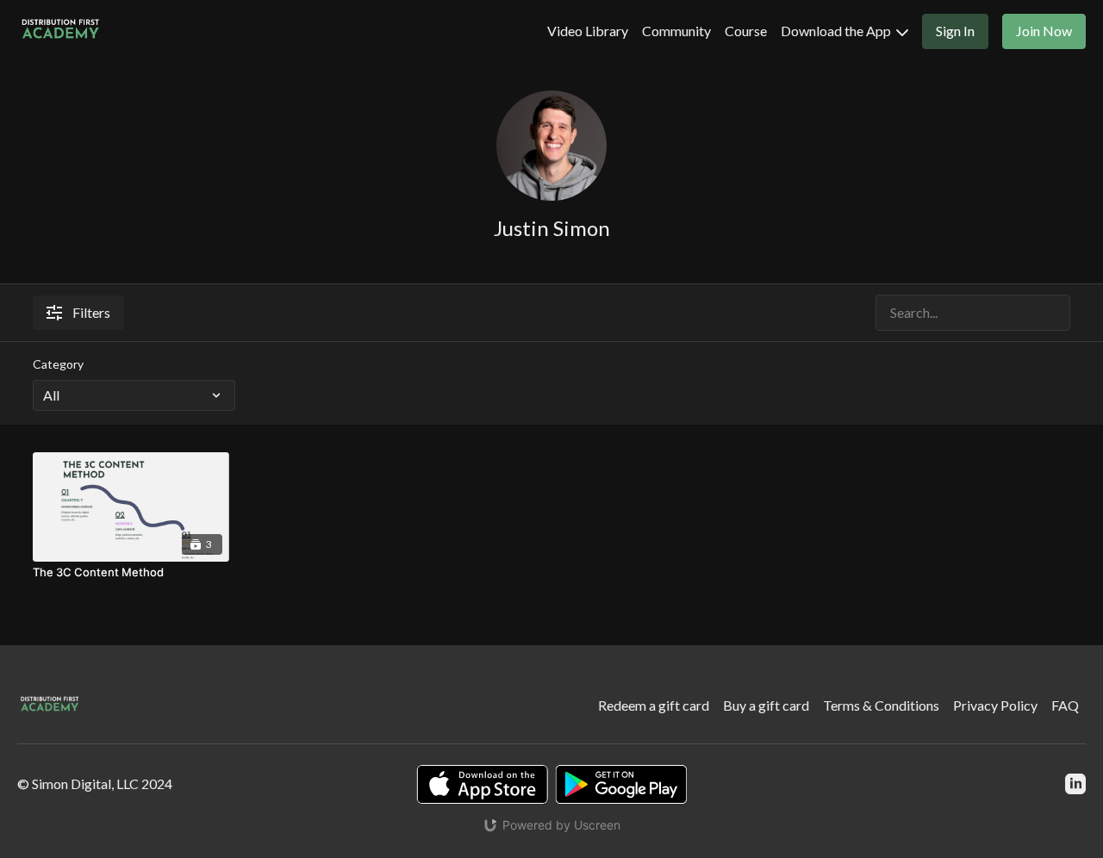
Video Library (587, 30)
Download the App (837, 30)
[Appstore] (482, 784)
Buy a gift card (766, 705)
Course (746, 30)
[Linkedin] (1075, 784)
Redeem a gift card (653, 705)
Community (676, 30)
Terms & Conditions (881, 705)
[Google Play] (621, 784)
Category (58, 364)
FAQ (1065, 705)
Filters (91, 312)
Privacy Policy (995, 705)
